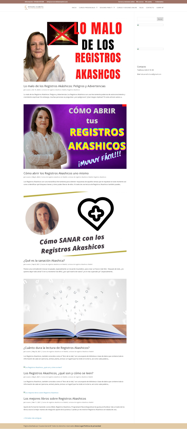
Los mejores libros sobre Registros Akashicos (55, 398)
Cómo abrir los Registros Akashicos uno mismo (56, 173)
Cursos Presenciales (87, 7)
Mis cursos (140, 2)
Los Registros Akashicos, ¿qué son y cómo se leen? (58, 373)
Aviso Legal (79, 426)
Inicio (74, 7)
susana (28, 90)
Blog (141, 7)
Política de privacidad (92, 426)
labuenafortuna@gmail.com (151, 74)
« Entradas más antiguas (32, 418)
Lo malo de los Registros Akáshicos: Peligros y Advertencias (64, 86)
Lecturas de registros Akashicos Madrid (54, 90)
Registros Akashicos (73, 90)
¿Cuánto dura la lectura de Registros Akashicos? (56, 348)
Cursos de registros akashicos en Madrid (54, 177)
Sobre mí (160, 7)
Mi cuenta (148, 2)
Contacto (150, 7)
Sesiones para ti (106, 7)
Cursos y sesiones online (126, 2)
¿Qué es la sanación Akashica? (44, 260)
